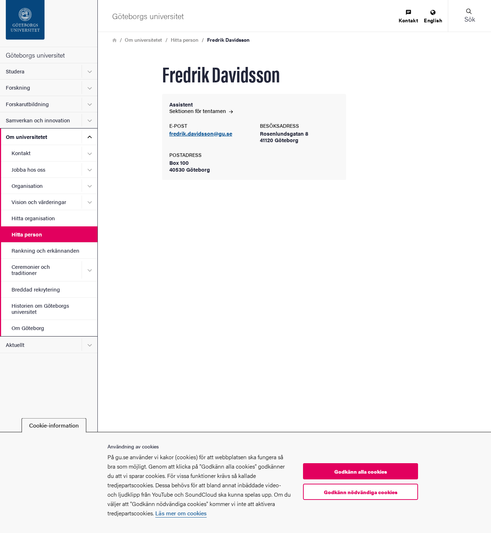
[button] (469, 16)
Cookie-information (54, 425)
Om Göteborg (28, 327)
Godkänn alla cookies (360, 471)
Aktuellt (15, 344)
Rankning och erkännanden (45, 250)
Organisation (27, 185)
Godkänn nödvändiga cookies (361, 492)
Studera (15, 71)
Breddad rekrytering (36, 289)
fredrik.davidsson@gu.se (200, 133)
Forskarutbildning (27, 104)
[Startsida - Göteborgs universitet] (48, 23)
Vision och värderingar (39, 201)
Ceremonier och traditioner (31, 269)
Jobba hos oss (28, 169)
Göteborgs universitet (35, 54)
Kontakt (21, 153)
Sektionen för (198, 111)
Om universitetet (26, 136)
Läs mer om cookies (181, 513)
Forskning (18, 87)
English (433, 20)
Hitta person (27, 234)
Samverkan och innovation (38, 120)
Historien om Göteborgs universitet (40, 308)
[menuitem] (408, 17)
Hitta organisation (33, 218)
